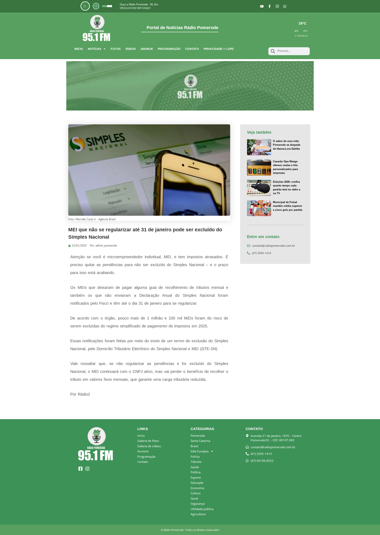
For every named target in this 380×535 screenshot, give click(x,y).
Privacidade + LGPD (219, 48)
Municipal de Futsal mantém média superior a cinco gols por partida (287, 206)
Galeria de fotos (148, 441)
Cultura (195, 493)
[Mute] (96, 6)
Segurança (198, 504)
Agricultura (198, 514)
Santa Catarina (200, 441)
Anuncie (147, 48)
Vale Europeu (200, 451)
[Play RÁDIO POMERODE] (85, 6)
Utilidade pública (202, 509)
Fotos (116, 48)
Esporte (196, 477)
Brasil (194, 446)
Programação (169, 48)
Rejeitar (354, 528)
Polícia (195, 456)
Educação (197, 483)
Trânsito (196, 462)
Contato (192, 48)
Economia (197, 488)
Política (195, 472)
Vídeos (130, 48)
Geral (194, 498)
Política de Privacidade (273, 527)
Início (78, 48)
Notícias (94, 48)
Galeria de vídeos (149, 446)
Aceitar (331, 528)
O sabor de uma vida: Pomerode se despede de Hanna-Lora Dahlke (286, 145)
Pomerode (198, 436)
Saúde (195, 467)
